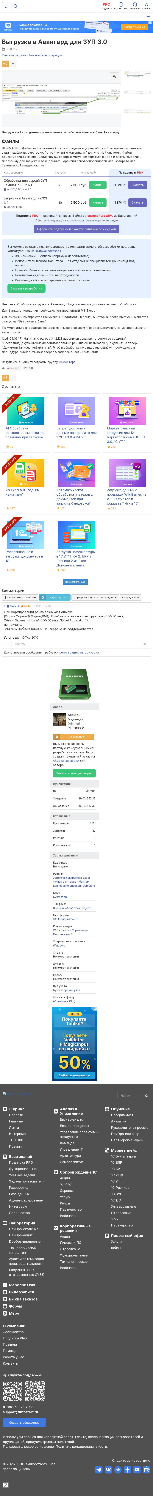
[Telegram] (99, 1470)
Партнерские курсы (127, 1140)
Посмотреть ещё (75, 581)
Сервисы (67, 1191)
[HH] (118, 1470)
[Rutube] (146, 1470)
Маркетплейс (124, 1150)
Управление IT (71, 1149)
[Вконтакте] (108, 1470)
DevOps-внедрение (24, 1241)
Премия (15, 1146)
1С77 (114, 1219)
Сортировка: (94, 597)
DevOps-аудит (21, 1235)
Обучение (120, 1109)
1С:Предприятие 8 (65, 919)
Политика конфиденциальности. (82, 1446)
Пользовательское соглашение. (29, 1446)
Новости (16, 1115)
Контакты (10, 1363)
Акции (65, 1178)
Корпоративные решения (75, 1228)
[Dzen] (127, 1470)
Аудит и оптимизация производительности (26, 1261)
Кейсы (65, 1203)
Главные (16, 1121)
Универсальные (123, 1206)
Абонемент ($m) (64, 1001)
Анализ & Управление (71, 1111)
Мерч (14, 1313)
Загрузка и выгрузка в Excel (71, 877)
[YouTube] (137, 1470)
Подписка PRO (21, 1162)
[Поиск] (15, 6)
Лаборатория (22, 1223)
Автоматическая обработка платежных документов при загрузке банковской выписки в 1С (74, 499)
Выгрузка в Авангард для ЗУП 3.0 (54, 41)
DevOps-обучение (23, 1229)
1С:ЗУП (117, 1194)
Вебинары (68, 1216)
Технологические (74, 1262)
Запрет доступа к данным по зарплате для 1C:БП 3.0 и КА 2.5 (76, 432)
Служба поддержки (25, 1375)
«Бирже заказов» (48, 251)
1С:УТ (115, 1181)
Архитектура (70, 1156)
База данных (19, 1194)
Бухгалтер (60, 897)
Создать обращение (24, 1422)
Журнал (16, 1109)
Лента (14, 1128)
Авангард (13, 368)
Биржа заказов (23, 1299)
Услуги (65, 1197)
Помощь (10, 1351)
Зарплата (89, 885)
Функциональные (23, 1169)
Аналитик (118, 1121)
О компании (14, 1326)
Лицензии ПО (71, 1243)
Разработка (18, 1188)
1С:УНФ (117, 1175)
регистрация (68, 652)
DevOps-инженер (125, 1134)
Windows (59, 945)
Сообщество (19, 1213)
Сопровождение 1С (78, 1172)
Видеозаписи (21, 1292)
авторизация (89, 652)
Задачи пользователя (26, 1181)
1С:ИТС (66, 1184)
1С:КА (115, 1169)
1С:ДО (116, 1200)
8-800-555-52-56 (18, 1407)
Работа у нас (13, 1357)
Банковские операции (67, 885)
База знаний (20, 1156)
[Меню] (6, 6)
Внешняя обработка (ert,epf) (72, 908)
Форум (15, 1306)
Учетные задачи (22, 1175)
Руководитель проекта (130, 1128)
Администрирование (26, 1200)
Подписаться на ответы (21, 597)
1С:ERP (116, 1162)
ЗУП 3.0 (28, 368)
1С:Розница (120, 1188)
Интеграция (18, 1206)
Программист (122, 1115)
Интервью (17, 1134)
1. (5, 606)
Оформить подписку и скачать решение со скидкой (76, 229)
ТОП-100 (16, 1140)
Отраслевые (70, 1249)
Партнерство (71, 1209)
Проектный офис (127, 1235)
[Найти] (146, 1095)
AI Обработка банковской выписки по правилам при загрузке (25, 432)
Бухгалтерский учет (66, 990)
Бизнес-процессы (74, 1126)
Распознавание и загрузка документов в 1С (24, 556)
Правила (10, 1344)
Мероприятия (22, 1285)
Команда (67, 1143)
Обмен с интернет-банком (71, 881)
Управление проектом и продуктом (79, 1134)
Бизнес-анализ (72, 1119)
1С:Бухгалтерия (123, 1156)
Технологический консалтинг (23, 1250)
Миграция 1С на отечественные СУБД (26, 1272)
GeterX (15, 606)
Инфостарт (67, 362)
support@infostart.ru (20, 1412)
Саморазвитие (72, 1162)
